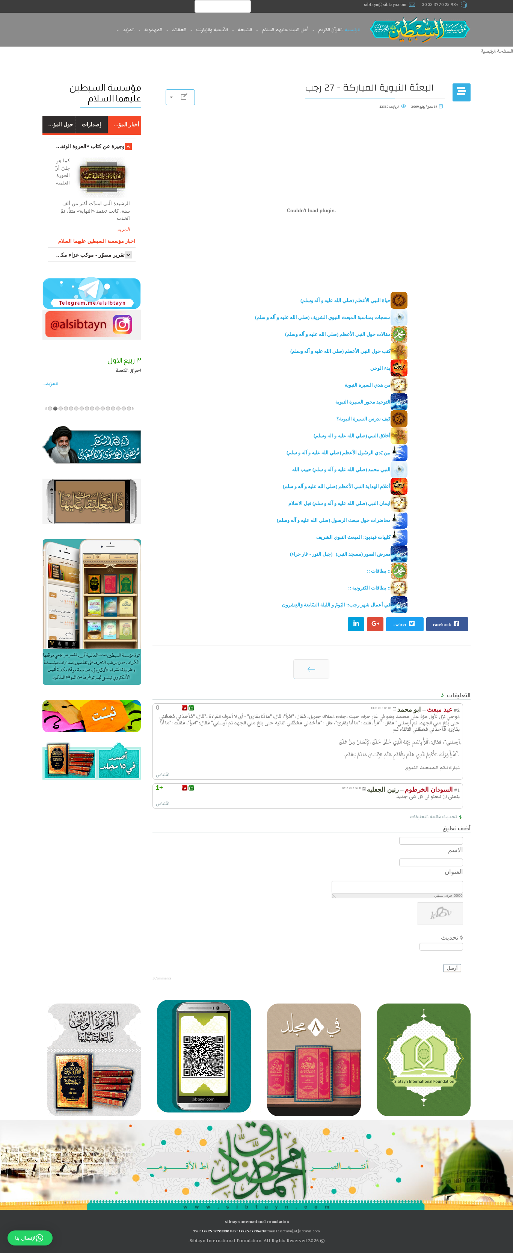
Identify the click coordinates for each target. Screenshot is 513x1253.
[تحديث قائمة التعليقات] (441, 695)
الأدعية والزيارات (212, 29)
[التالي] (311, 669)
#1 (457, 790)
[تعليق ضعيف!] (184, 707)
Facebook (442, 624)
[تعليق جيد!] (191, 707)
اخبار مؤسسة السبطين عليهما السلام (96, 241)
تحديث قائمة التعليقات (433, 817)
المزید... (50, 383)
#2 (457, 710)
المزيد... (121, 229)
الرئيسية (352, 29)
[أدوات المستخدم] (180, 97)
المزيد (128, 29)
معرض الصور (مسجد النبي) (363, 554)
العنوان (454, 871)
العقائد (179, 29)
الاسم (455, 850)
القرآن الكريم (330, 29)
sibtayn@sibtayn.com (385, 4)
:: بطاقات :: (379, 571)
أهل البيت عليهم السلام (285, 29)
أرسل (452, 968)
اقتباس (162, 774)
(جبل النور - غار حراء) (311, 554)
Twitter (400, 624)
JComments (162, 978)
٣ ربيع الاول (124, 360)
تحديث (450, 937)
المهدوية (153, 29)
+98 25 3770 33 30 (440, 4)
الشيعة (245, 29)
